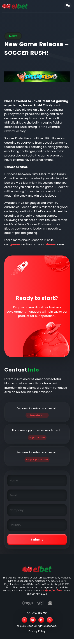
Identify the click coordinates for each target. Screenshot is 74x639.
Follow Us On (37, 613)
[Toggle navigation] (68, 5)
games (15, 244)
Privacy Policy (37, 631)
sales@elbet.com (36, 415)
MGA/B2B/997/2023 (52, 590)
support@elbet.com (37, 459)
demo (51, 244)
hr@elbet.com (37, 437)
